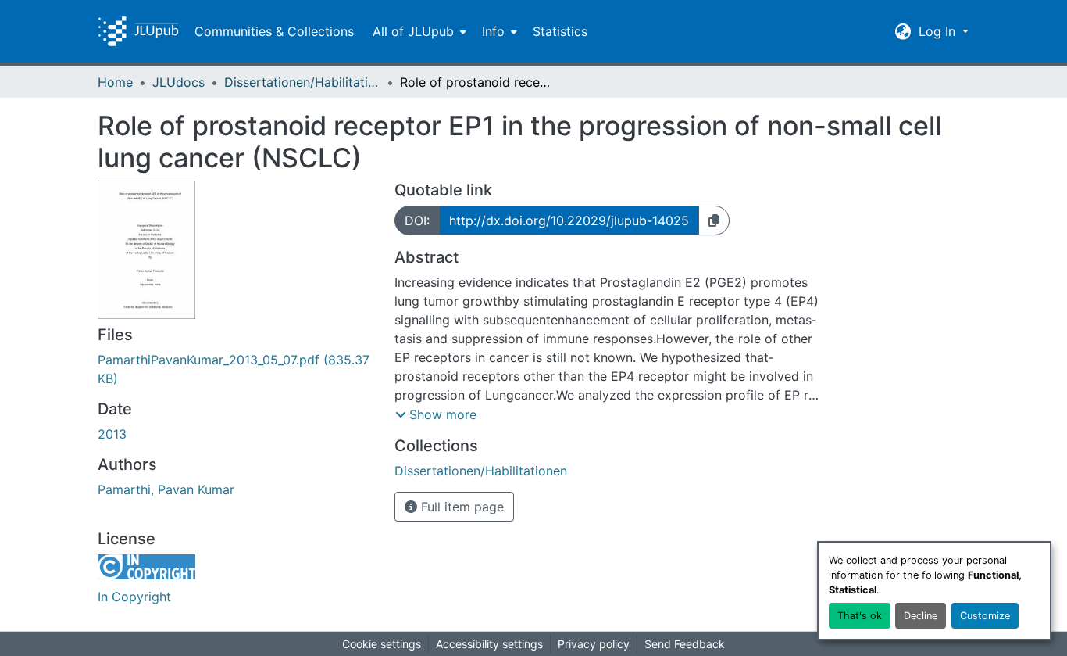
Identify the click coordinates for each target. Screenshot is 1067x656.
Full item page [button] (460, 506)
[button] (138, 31)
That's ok (859, 616)
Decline (920, 616)
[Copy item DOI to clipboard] (714, 220)
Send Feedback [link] (684, 644)
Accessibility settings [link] (489, 644)
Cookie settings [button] (381, 644)
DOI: (417, 220)
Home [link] (115, 82)
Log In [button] (939, 31)
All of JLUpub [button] (413, 31)
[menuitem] (417, 31)
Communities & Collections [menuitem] (274, 31)
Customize (985, 616)
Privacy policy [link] (594, 644)
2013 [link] (112, 434)
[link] (237, 369)
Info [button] (493, 31)
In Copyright (134, 596)
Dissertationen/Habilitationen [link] (302, 82)
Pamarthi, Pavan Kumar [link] (166, 489)
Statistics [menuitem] (560, 31)
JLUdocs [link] (178, 82)
